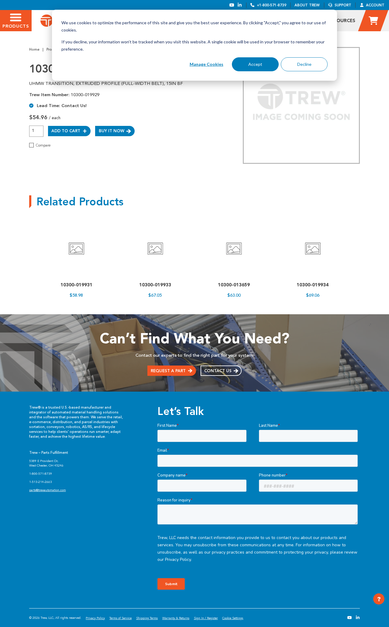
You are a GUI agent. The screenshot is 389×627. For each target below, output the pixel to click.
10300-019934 (313, 285)
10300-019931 (76, 285)
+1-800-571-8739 (271, 5)
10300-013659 (234, 285)
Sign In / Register (206, 618)
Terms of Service (120, 618)
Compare (43, 145)
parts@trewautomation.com (47, 490)
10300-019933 (155, 285)
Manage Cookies (206, 64)
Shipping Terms (147, 618)
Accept (255, 64)
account (375, 5)
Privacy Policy (95, 618)
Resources (341, 20)
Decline (304, 64)
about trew (307, 5)
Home (34, 49)
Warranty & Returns (175, 618)
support (343, 5)
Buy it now (111, 130)
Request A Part (168, 370)
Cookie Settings (232, 618)
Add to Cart (65, 130)
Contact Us (218, 370)
